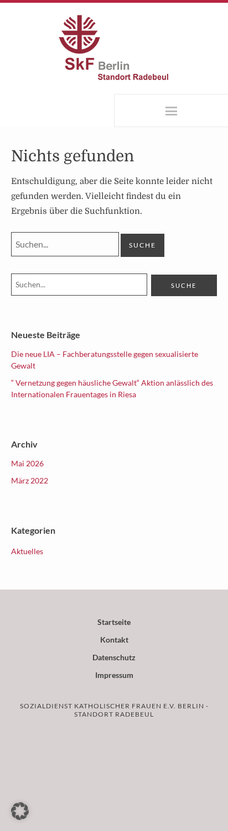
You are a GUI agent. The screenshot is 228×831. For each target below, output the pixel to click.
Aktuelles (27, 551)
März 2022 (29, 480)
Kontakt (114, 639)
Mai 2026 (27, 463)
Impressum (114, 675)
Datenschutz (114, 657)
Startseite (114, 622)
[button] (20, 811)
